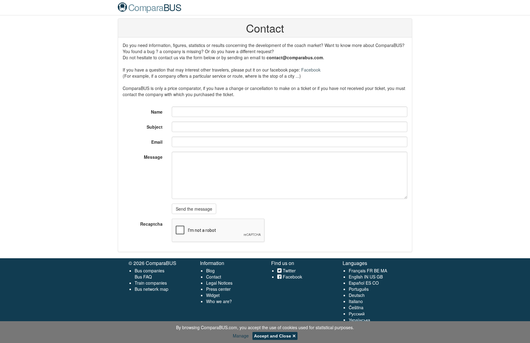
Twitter (289, 270)
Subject (155, 127)
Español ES (360, 283)
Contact (213, 277)
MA (384, 270)
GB (380, 277)
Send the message (194, 209)
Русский (357, 313)
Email (157, 142)
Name (157, 112)
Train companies (151, 283)
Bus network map (151, 289)
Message (153, 157)
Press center (218, 289)
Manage (241, 336)
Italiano (356, 301)
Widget (213, 295)
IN (366, 277)
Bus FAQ (143, 277)
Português (359, 289)
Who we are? (219, 301)
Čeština (356, 307)
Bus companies (149, 270)
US (372, 277)
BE (376, 270)
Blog (210, 270)
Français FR (361, 270)
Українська (359, 320)
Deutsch (357, 295)
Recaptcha (151, 224)
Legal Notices (219, 283)
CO (375, 283)
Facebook (311, 70)
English (356, 277)
